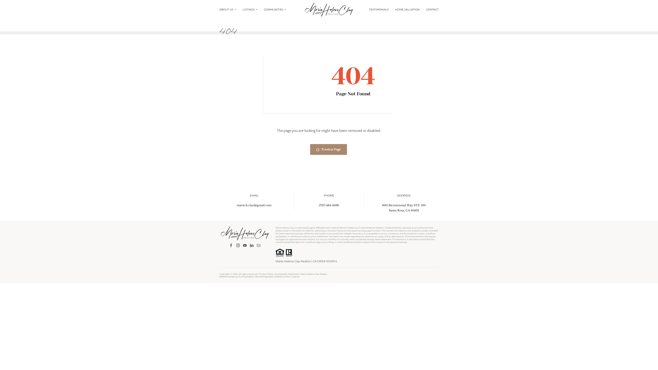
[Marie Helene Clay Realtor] (329, 4)
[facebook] (231, 245)
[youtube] (245, 245)
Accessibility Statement (287, 274)
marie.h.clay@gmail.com (254, 205)
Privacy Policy (266, 274)
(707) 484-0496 (329, 205)
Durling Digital (246, 276)
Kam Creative (292, 276)
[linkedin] (251, 245)
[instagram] (238, 245)
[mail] (258, 245)
